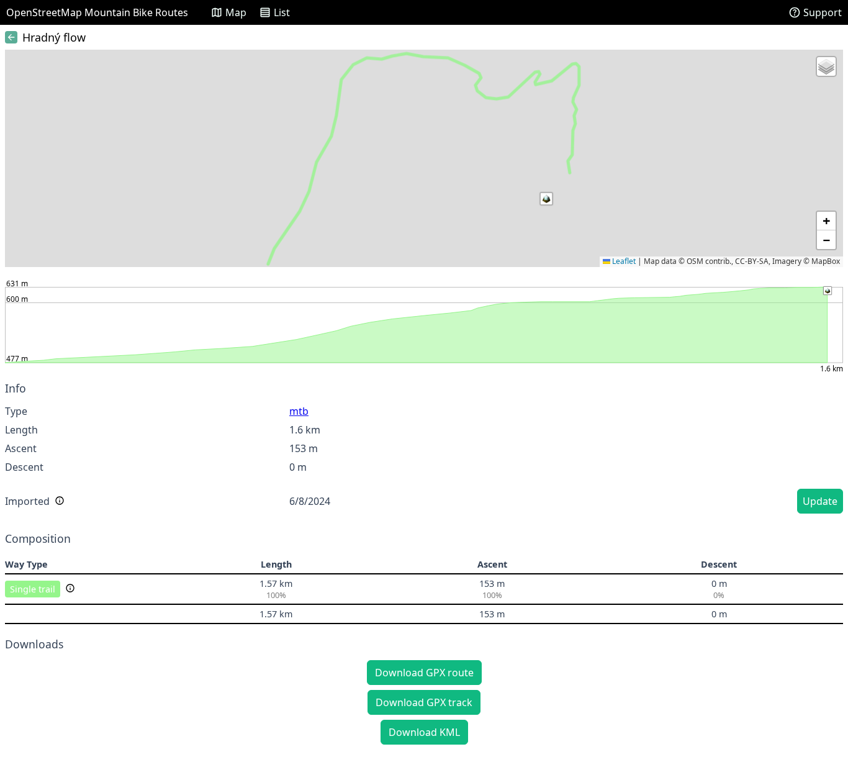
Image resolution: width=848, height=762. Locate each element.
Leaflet (623, 261)
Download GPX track (424, 702)
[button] (546, 198)
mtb (299, 411)
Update (820, 501)
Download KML (424, 732)
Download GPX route (424, 672)
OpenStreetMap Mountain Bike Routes (97, 12)
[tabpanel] (424, 450)
